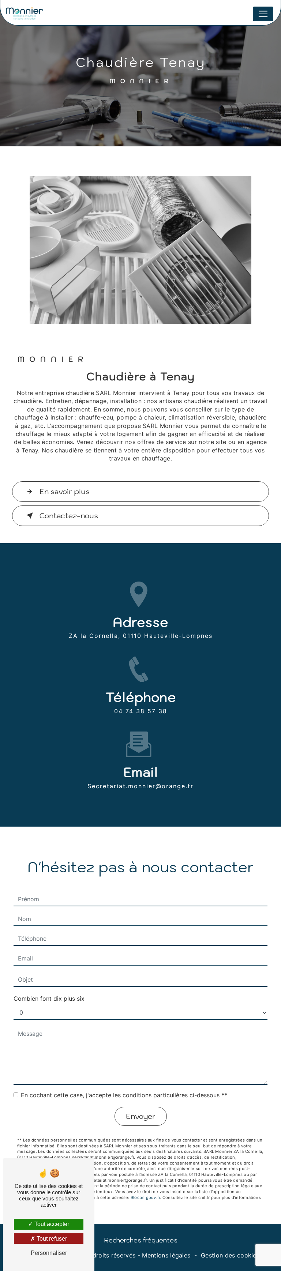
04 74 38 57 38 (140, 711)
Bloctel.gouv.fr (145, 1197)
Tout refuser (51, 1239)
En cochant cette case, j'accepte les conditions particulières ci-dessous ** (124, 1095)
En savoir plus (65, 491)
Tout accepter (51, 1224)
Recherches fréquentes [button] (140, 1240)
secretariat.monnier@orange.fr (140, 786)
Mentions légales (166, 1255)
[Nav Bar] (263, 14)
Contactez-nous (69, 515)
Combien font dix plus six (49, 998)
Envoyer (141, 1116)
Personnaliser (49, 1253)
